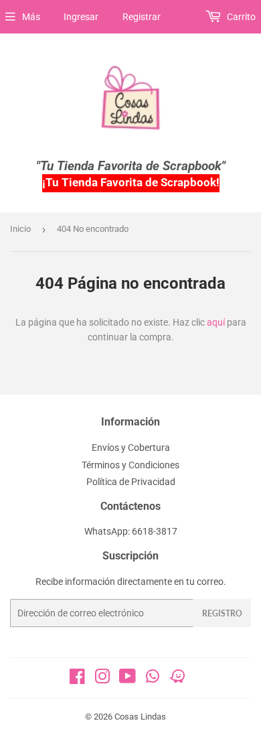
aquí (216, 322)
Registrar (141, 16)
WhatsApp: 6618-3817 (130, 531)
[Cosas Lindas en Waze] (177, 680)
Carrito (240, 16)
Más (31, 16)
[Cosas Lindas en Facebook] (77, 679)
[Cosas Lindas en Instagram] (102, 679)
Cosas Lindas (140, 717)
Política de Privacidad (130, 481)
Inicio (20, 229)
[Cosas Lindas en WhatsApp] (153, 680)
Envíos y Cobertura (131, 447)
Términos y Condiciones (130, 465)
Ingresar (81, 16)
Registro (222, 613)
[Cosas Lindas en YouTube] (127, 679)
